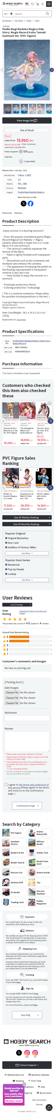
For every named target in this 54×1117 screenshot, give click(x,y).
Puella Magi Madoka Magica (31, 192)
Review (9, 728)
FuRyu (21, 175)
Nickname (11, 712)
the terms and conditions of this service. (28, 786)
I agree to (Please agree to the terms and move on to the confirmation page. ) (28, 789)
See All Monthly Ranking (26, 524)
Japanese (21, 319)
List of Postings (17, 604)
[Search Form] (42, 4)
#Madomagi (7, 212)
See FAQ (25, 1015)
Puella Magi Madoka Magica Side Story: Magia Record (32, 342)
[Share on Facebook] (30, 203)
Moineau (22, 187)
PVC (20, 183)
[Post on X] (23, 203)
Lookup (12, 574)
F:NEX (28, 175)
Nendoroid (13, 564)
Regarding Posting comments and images (33, 612)
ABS (25, 183)
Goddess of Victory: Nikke (22, 547)
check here (18, 942)
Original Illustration (18, 538)
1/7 (19, 179)
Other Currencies (29, 144)
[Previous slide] (2, 70)
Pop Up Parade (16, 569)
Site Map (39, 1104)
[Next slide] (52, 70)
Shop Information (39, 1100)
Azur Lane (13, 542)
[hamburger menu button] (49, 4)
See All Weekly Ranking (26, 517)
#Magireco (18, 212)
